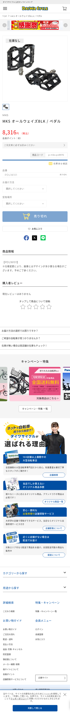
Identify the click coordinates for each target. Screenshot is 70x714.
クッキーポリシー (19, 698)
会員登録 (39, 634)
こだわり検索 (9, 611)
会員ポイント (9, 674)
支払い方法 (8, 644)
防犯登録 (7, 654)
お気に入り (40, 639)
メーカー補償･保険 (11, 664)
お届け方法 (8, 182)
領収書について (10, 659)
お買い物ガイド (10, 629)
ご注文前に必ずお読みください (19, 145)
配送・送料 (8, 639)
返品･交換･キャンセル (12, 649)
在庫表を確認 (60, 163)
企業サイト (43, 678)
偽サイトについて (11, 669)
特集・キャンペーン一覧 (46, 611)
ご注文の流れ (9, 634)
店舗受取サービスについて (14, 679)
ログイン (39, 629)
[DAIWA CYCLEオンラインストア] (35, 8)
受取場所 (7, 197)
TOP (4, 16)
